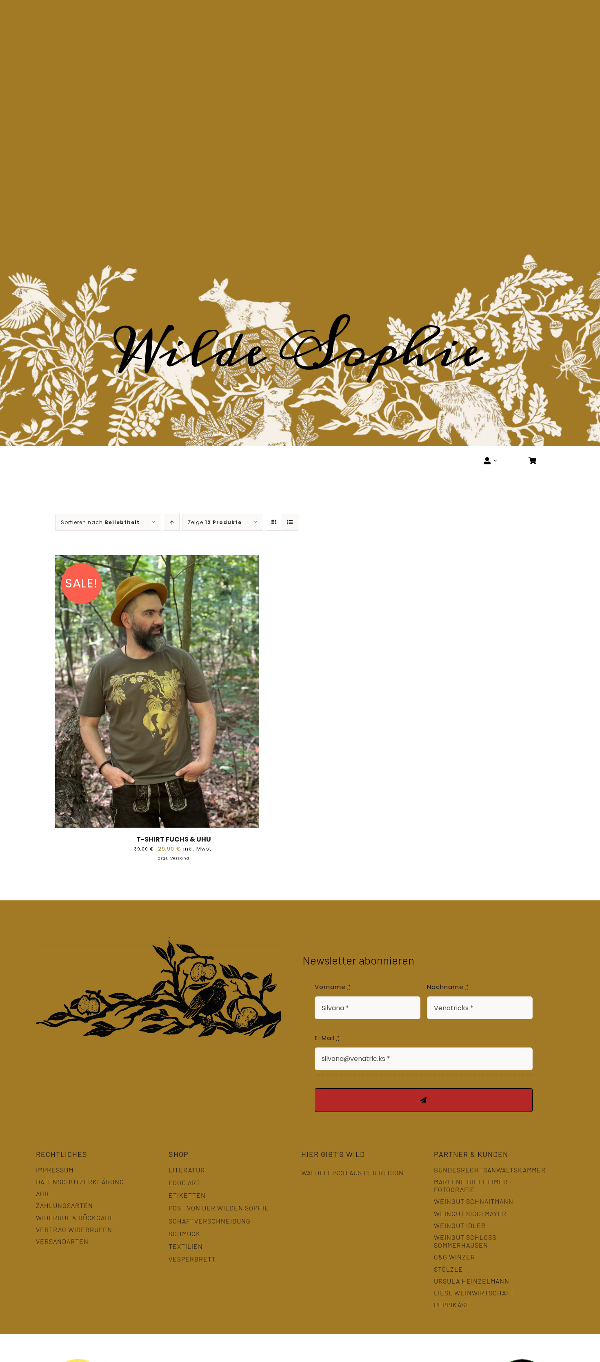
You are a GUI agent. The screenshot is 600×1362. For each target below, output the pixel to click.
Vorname (333, 986)
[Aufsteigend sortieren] (172, 522)
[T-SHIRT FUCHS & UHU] (157, 560)
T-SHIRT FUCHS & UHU (173, 839)
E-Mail (327, 1038)
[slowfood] (437, 1355)
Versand (179, 858)
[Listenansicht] (290, 522)
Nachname (448, 986)
